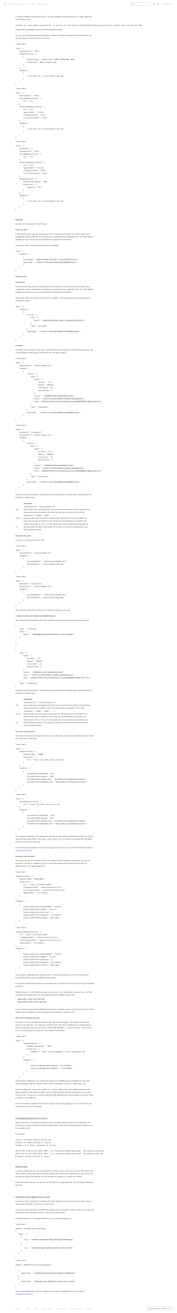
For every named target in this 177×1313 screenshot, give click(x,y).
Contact (88, 1309)
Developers (42, 4)
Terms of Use (61, 1309)
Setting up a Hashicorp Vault (64, 1012)
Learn (32, 4)
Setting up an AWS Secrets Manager (28, 1106)
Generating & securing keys (29, 38)
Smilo (10, 4)
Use (27, 4)
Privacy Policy (47, 1309)
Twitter (27, 1309)
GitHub (17, 1309)
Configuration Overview (24, 1294)
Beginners (19, 4)
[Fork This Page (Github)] (154, 4)
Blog (36, 1309)
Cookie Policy (76, 1309)
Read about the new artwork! (159, 1308)
